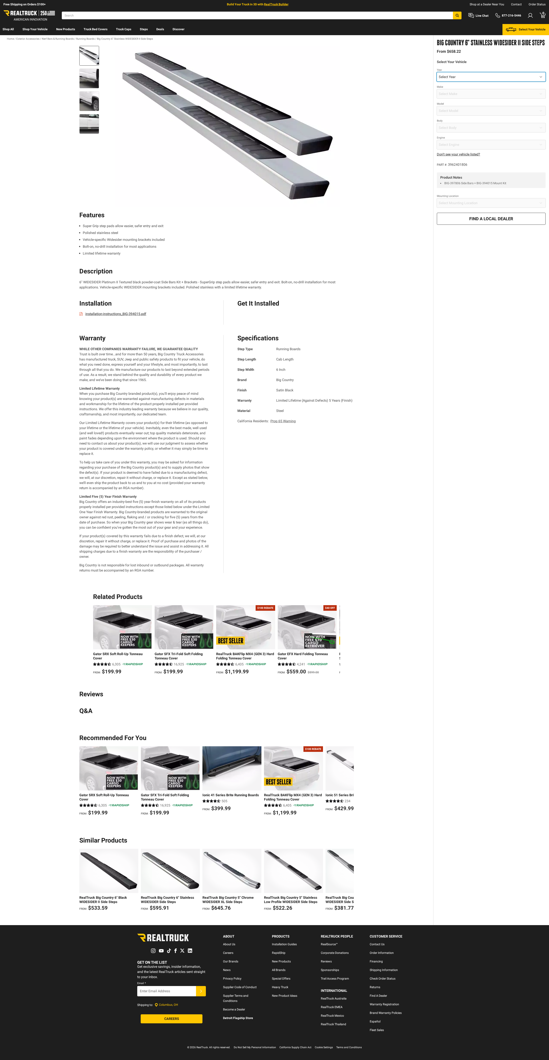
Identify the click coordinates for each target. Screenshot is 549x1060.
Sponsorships (330, 970)
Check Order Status (382, 978)
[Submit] (201, 991)
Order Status (537, 4)
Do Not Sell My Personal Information (255, 1047)
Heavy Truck (280, 987)
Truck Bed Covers (95, 29)
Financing (376, 961)
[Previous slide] (97, 640)
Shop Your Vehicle (35, 29)
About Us (229, 944)
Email (141, 983)
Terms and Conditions (349, 1047)
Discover (178, 29)
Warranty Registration (384, 1004)
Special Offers (281, 978)
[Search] (457, 15)
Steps (144, 29)
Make (440, 86)
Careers (228, 952)
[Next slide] (336, 640)
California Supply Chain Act (295, 1047)
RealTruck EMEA (331, 1007)
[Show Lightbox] (227, 126)
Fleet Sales (377, 1030)
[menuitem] (8, 29)
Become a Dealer (234, 1009)
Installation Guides (284, 944)
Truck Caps (123, 29)
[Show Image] (89, 56)
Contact (516, 4)
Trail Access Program (335, 978)
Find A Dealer (378, 995)
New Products (65, 29)
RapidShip (278, 952)
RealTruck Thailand (333, 1024)
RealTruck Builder (276, 4)
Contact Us (377, 944)
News (227, 970)
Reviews (326, 961)
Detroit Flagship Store (238, 1018)
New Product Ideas (284, 995)
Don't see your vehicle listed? (458, 154)
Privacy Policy (232, 978)
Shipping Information (384, 970)
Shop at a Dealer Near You (487, 4)
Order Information (382, 952)
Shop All (8, 29)
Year (439, 69)
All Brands (278, 970)
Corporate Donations (335, 952)
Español (375, 1021)
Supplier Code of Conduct (240, 987)
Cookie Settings (324, 1047)
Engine (441, 137)
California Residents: (266, 421)
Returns (375, 987)
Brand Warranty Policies (386, 1013)
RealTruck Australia (334, 998)
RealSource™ (329, 944)
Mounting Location (448, 196)
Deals (160, 29)
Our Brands (230, 961)
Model (440, 103)
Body (440, 120)
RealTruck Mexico (332, 1015)
